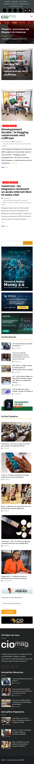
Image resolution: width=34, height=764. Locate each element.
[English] (26, 10)
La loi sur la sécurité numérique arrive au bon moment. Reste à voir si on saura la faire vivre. (20, 356)
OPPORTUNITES (7, 3)
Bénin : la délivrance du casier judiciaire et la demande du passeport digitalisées (16, 507)
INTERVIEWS (14, 182)
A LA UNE (5, 126)
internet (22, 202)
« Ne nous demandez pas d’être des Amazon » (22, 345)
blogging (4, 146)
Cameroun (16, 202)
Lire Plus (14, 163)
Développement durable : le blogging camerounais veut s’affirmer (14, 134)
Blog (29, 143)
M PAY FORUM (14, 3)
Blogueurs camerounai (7, 202)
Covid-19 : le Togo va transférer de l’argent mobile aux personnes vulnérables (15, 476)
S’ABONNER (7, 1)
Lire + (3, 167)
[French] (29, 10)
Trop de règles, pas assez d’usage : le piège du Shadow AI (22, 390)
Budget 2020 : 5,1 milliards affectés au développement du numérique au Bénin (14, 577)
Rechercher (28, 243)
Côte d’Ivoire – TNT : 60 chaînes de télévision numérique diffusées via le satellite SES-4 (15, 542)
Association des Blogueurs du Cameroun (17, 143)
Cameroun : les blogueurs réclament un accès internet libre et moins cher (16, 190)
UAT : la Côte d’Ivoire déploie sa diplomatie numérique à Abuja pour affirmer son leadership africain (22, 379)
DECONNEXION (14, 1)
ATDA (21, 6)
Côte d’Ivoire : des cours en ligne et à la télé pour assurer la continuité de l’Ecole (15, 445)
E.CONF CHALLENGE (14, 6)
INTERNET (13, 126)
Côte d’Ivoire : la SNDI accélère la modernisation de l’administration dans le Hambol (22, 367)
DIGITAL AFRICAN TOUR (23, 3)
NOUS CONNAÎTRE (23, 1)
